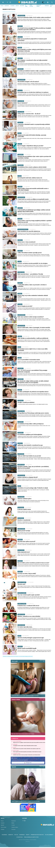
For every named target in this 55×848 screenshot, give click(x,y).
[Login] (48, 2)
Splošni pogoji (20, 837)
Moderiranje (22, 834)
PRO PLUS (16, 834)
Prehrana (47, 5)
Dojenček (12, 5)
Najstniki (22, 5)
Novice (2, 5)
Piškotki (27, 834)
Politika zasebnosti (49, 834)
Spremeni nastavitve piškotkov (37, 834)
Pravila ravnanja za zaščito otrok (31, 837)
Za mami (26, 6)
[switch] (43, 2)
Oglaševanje (4, 834)
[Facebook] (7, 2)
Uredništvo (10, 834)
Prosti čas (51, 6)
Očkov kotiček (31, 6)
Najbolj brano (15, 738)
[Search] (52, 2)
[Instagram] (10, 2)
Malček (17, 5)
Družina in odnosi (39, 6)
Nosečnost (7, 5)
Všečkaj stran (28, 762)
